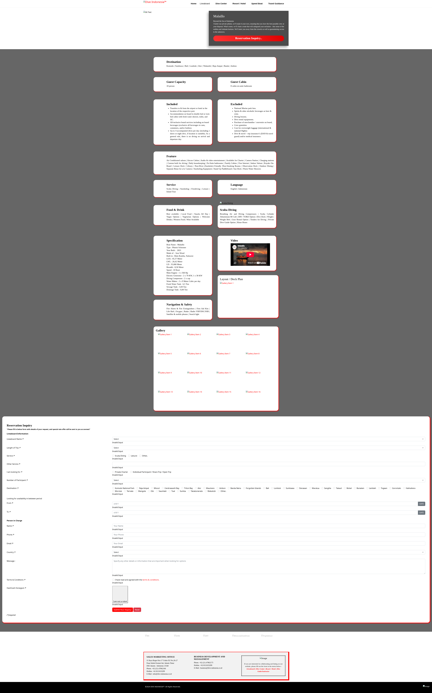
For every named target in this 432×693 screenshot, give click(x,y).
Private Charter (121, 472)
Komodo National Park (124, 488)
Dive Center (221, 3)
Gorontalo (396, 488)
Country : (11, 552)
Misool (157, 488)
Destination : (13, 488)
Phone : (10, 534)
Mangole (142, 491)
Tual (173, 491)
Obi (152, 491)
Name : (10, 526)
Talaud (339, 488)
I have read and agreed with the (137, 580)
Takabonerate (197, 491)
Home (193, 3)
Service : (11, 456)
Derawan (303, 488)
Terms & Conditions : (16, 580)
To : (9, 512)
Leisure (134, 456)
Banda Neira (236, 488)
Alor (199, 488)
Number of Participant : (17, 480)
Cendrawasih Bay (172, 488)
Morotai (118, 491)
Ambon (222, 488)
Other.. (145, 456)
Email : (10, 543)
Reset (137, 609)
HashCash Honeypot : (16, 588)
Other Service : (13, 464)
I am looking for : (14, 472)
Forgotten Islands (253, 488)
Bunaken (360, 488)
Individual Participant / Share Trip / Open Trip (152, 472)
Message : (11, 561)
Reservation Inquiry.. (248, 38)
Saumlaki (162, 491)
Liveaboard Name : (15, 439)
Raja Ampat (144, 488)
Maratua (315, 488)
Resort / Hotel (239, 3)
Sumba (183, 491)
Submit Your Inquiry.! (123, 609)
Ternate (130, 491)
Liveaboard (205, 3)
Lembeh (372, 488)
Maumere (210, 488)
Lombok (277, 488)
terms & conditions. (151, 580)
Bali (267, 488)
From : (10, 503)
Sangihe (327, 488)
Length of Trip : (14, 448)
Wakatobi (212, 491)
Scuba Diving (120, 456)
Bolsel (349, 488)
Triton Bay (188, 488)
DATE (421, 504)
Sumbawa (290, 488)
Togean (384, 488)
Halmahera (410, 488)
